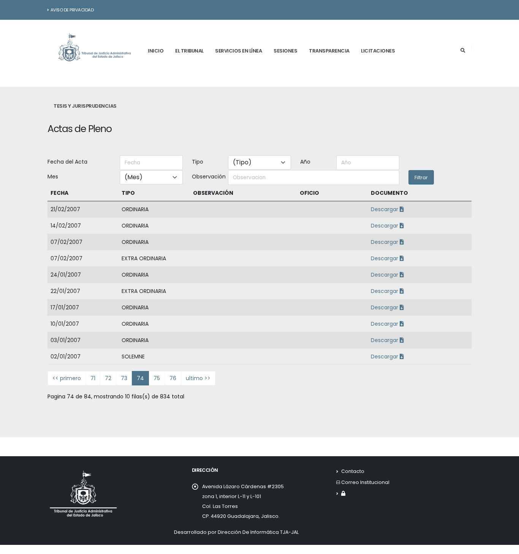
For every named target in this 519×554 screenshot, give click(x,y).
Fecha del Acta (67, 162)
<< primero (66, 378)
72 (108, 378)
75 (156, 378)
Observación (207, 176)
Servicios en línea (238, 50)
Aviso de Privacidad (72, 10)
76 (172, 378)
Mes (52, 176)
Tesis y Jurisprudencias (85, 106)
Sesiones (285, 50)
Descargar (385, 209)
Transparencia (329, 50)
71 (92, 378)
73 (124, 378)
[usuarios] (343, 493)
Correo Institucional (365, 482)
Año (305, 162)
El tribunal (189, 50)
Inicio (155, 50)
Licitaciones (378, 50)
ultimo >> (198, 378)
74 (140, 378)
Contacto (352, 471)
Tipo (197, 162)
